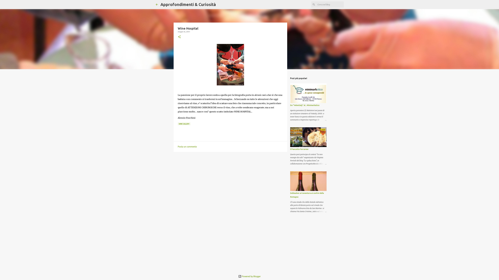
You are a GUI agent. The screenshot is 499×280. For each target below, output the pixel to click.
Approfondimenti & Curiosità (188, 4)
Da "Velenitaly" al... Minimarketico (304, 105)
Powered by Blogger (251, 276)
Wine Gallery (184, 124)
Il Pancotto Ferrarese (299, 149)
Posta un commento (187, 146)
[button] (179, 37)
